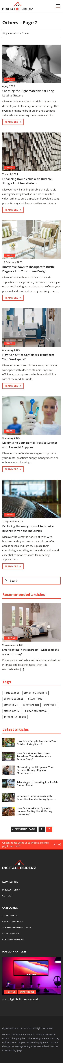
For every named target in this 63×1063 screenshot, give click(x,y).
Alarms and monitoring (17, 927)
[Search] (6, 580)
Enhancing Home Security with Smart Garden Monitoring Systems (36, 797)
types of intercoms (15, 717)
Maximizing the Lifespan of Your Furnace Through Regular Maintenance (35, 770)
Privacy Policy (9, 1050)
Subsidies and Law (13, 939)
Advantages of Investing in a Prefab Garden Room (37, 784)
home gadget (11, 693)
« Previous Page (23, 829)
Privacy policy (11, 889)
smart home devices (35, 693)
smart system (12, 711)
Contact (7, 895)
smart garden (31, 705)
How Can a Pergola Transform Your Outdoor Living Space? (37, 743)
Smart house (10, 915)
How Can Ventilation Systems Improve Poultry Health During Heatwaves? (34, 811)
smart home (35, 699)
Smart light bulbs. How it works (21, 999)
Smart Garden (10, 933)
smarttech (50, 705)
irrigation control (35, 711)
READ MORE (11, 121)
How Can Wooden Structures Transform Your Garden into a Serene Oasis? (34, 756)
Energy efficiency (12, 921)
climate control (13, 699)
